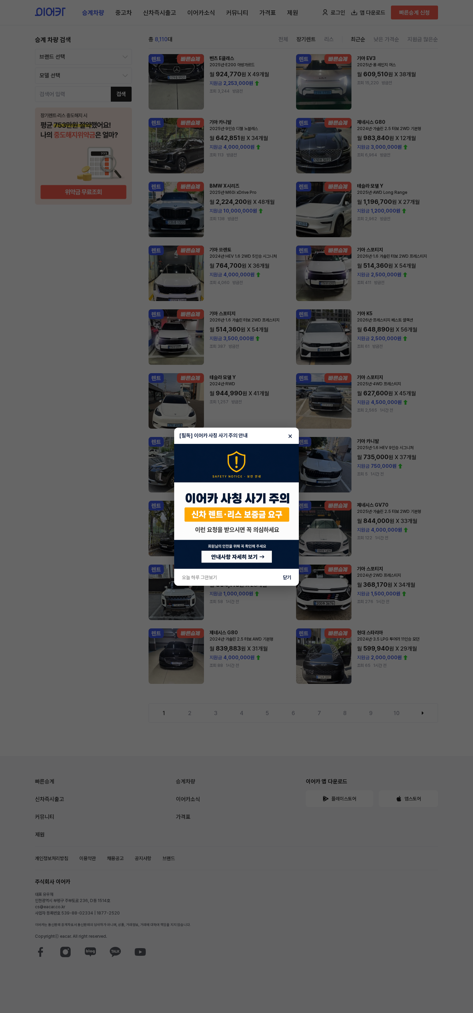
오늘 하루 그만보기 (199, 577)
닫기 (287, 577)
